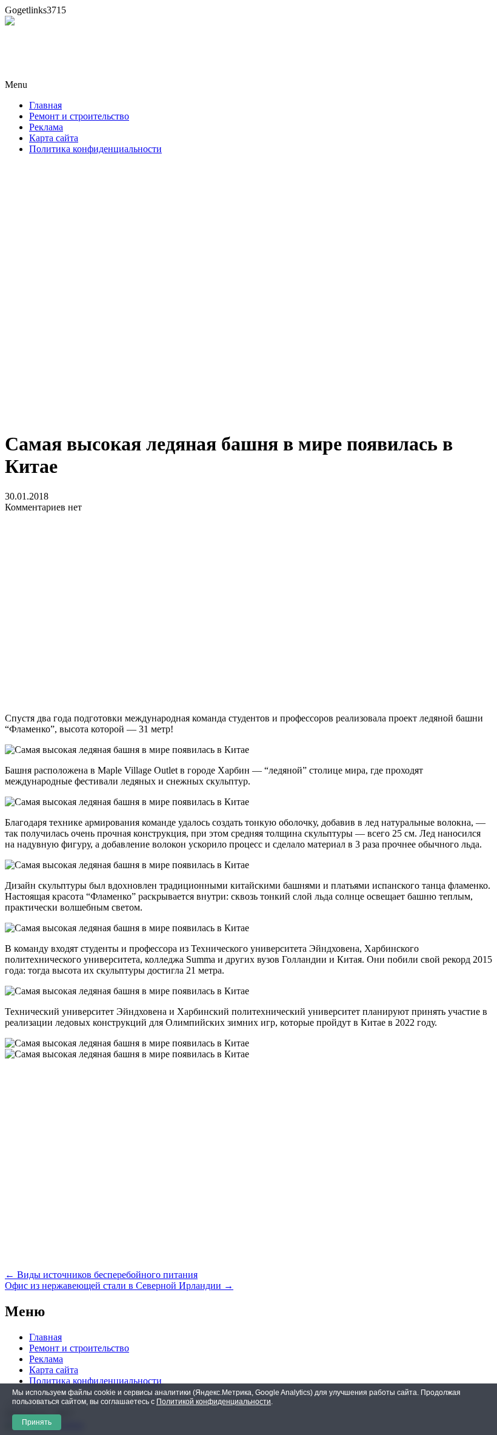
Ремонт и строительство (79, 116)
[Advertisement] (248, 296)
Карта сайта (53, 138)
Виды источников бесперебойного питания (101, 1274)
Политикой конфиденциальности (213, 1401)
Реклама (46, 127)
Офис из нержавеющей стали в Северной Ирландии (119, 1285)
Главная (45, 105)
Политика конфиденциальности (95, 149)
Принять (37, 1422)
